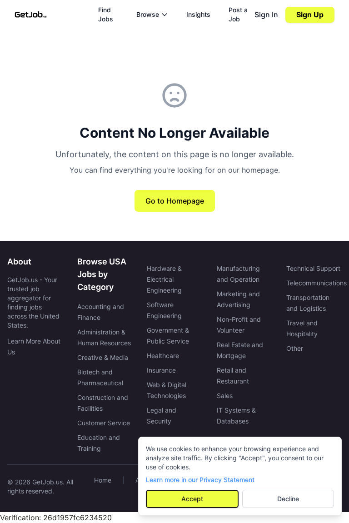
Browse (147, 14)
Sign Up (310, 14)
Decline (288, 499)
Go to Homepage (174, 200)
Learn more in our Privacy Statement (200, 479)
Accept (192, 499)
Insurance (161, 370)
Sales (225, 395)
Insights (198, 14)
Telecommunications (316, 283)
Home (102, 480)
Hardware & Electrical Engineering (164, 279)
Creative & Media (102, 357)
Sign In (266, 14)
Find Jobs (105, 14)
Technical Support (313, 268)
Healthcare (163, 355)
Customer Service (103, 423)
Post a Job (238, 14)
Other (294, 348)
